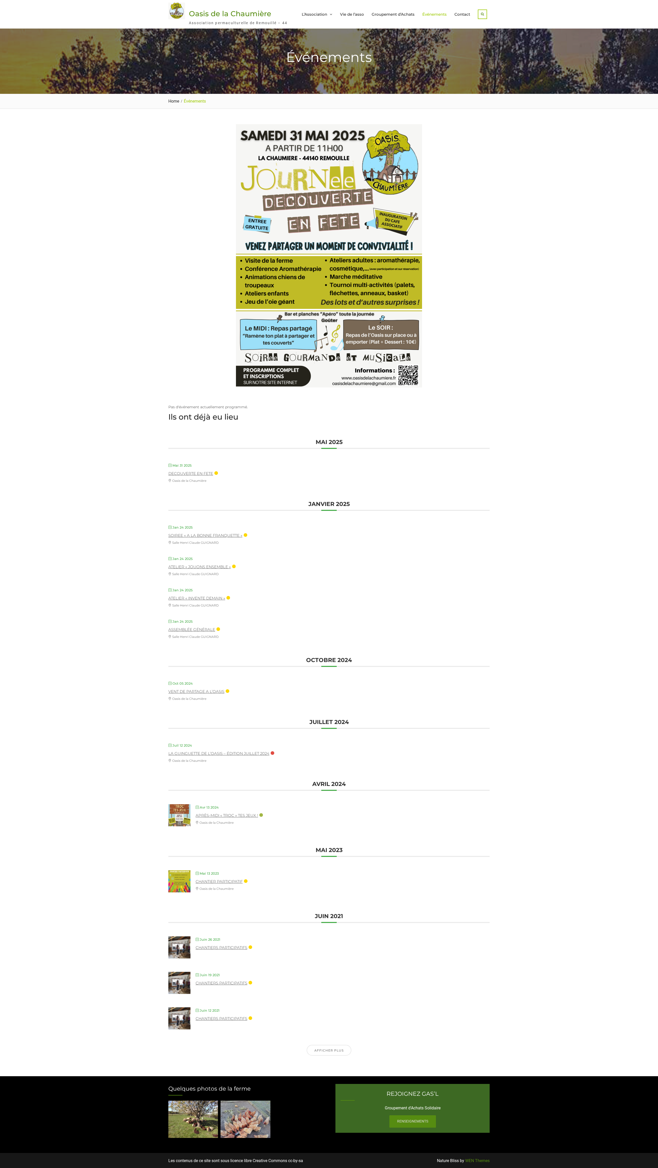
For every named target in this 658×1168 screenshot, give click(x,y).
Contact (462, 14)
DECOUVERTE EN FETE (190, 473)
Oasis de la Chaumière (230, 13)
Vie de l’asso (352, 14)
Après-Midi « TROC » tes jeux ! (227, 815)
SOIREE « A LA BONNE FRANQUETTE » (205, 535)
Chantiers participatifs (221, 947)
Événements (434, 14)
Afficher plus (329, 1050)
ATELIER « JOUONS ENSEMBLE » (199, 566)
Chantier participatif (219, 881)
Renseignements (412, 1121)
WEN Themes (477, 1160)
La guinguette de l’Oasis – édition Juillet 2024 (218, 753)
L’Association (314, 14)
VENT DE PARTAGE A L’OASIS (196, 691)
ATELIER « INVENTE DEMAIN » (196, 598)
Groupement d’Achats (393, 14)
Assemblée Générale (191, 629)
